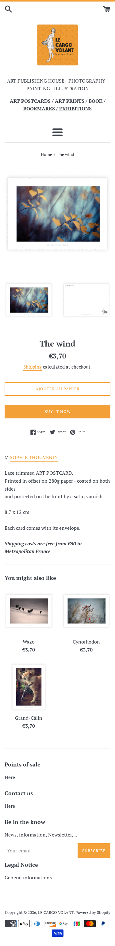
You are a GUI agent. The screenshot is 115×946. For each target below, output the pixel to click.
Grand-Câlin (28, 717)
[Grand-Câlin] (29, 687)
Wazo (29, 641)
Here (10, 777)
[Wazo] (29, 611)
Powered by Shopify (92, 912)
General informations (28, 877)
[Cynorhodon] (86, 611)
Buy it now (57, 411)
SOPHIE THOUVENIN (34, 457)
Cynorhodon (86, 641)
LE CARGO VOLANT (56, 912)
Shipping (32, 367)
